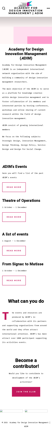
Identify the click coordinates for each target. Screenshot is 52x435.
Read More (14, 187)
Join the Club (26, 392)
